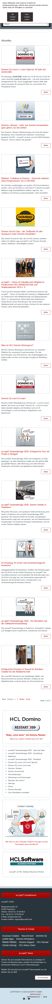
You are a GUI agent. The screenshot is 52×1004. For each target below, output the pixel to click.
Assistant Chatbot (10, 936)
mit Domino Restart (25, 735)
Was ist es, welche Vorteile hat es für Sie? (27, 739)
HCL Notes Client (27, 945)
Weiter (46, 92)
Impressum (35, 994)
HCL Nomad (42, 942)
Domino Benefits (14, 789)
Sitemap (11, 783)
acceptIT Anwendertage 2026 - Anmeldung (25, 753)
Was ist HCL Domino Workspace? (17, 345)
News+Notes (9, 942)
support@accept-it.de (23, 919)
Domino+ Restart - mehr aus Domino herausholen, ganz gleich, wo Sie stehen (25, 126)
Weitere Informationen (42, 15)
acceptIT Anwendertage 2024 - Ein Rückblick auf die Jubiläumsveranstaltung (24, 622)
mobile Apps (8, 939)
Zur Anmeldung (43, 978)
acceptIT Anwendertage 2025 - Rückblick (24, 759)
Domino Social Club (16, 771)
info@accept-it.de (14, 917)
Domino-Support (26, 942)
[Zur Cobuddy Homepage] (26, 822)
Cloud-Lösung (9, 945)
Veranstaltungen (14, 774)
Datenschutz (33, 997)
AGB (45, 997)
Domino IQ (41, 936)
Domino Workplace (25, 939)
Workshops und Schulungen (19, 777)
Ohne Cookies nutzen (27, 17)
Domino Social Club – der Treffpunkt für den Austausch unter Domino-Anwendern (22, 232)
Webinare (12, 756)
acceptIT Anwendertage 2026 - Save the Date (26, 750)
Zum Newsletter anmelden (18, 792)
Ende (28, 699)
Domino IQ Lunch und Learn (19, 765)
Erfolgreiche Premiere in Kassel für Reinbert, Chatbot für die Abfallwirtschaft (22, 670)
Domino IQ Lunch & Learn (13, 398)
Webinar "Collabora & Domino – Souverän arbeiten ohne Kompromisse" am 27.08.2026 (25, 179)
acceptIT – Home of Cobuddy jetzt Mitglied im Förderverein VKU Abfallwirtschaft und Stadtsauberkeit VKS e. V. (22, 284)
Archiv (10, 786)
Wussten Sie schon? (16, 780)
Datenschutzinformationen (13, 10)
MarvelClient (27, 936)
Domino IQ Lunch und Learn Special (22, 762)
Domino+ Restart (15, 768)
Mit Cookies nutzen (13, 17)
